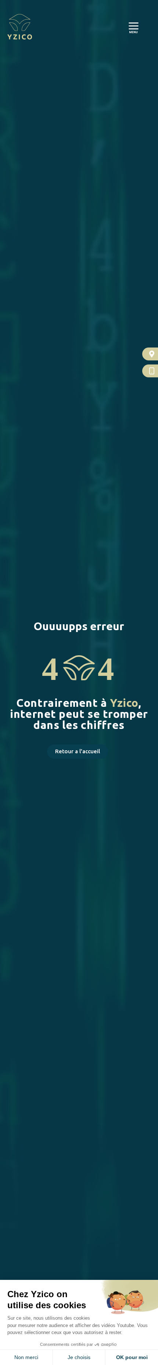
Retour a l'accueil (77, 751)
